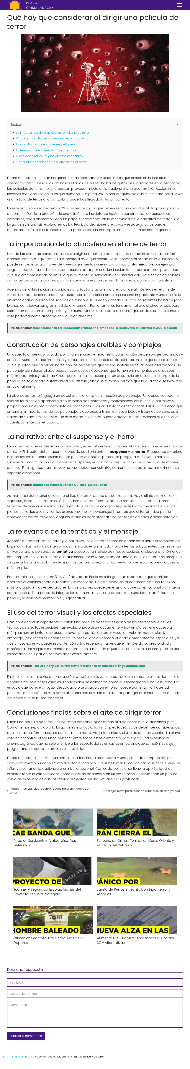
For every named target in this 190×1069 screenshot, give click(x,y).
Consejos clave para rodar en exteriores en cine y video (141, 791)
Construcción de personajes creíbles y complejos (52, 138)
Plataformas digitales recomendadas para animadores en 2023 (50, 791)
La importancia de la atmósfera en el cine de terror (53, 133)
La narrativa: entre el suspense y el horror (45, 144)
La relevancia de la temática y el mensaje (46, 150)
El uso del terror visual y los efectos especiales (49, 156)
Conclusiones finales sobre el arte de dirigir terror (51, 162)
